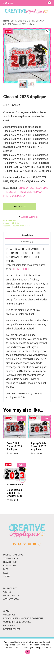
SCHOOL (15, 223)
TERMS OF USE (21, 269)
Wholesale (9, 615)
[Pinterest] (29, 544)
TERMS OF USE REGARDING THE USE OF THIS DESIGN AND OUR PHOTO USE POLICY (25, 191)
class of (11, 226)
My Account (10, 588)
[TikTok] (39, 544)
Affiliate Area (11, 599)
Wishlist (8, 592)
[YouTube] (34, 544)
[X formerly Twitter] (24, 544)
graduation (19, 226)
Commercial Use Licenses (17, 622)
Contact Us (9, 565)
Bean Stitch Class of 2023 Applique (14, 446)
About (6, 576)
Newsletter (9, 562)
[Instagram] (19, 544)
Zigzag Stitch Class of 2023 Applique (38, 446)
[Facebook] (14, 544)
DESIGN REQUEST (11, 629)
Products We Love (13, 555)
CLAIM (6, 611)
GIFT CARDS (9, 625)
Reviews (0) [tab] (27, 241)
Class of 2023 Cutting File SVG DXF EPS (14, 492)
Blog (5, 569)
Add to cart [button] (15, 460)
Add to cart (20, 206)
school (27, 226)
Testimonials (10, 558)
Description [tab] (27, 235)
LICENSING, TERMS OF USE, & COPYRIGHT (23, 618)
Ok (27, 652)
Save (9, 32)
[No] (50, 647)
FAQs (5, 573)
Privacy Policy (11, 595)
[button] (47, 31)
